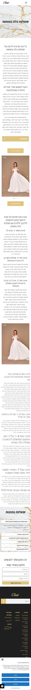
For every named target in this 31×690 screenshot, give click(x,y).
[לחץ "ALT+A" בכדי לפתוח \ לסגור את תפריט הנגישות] (2, 686)
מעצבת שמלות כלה (24, 651)
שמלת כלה (15, 125)
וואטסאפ (17, 620)
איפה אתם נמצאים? (21, 549)
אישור (15, 675)
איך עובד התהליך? (22, 534)
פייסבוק (18, 615)
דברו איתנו (9, 621)
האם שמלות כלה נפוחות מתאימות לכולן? (16, 521)
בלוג (27, 657)
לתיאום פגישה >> (8, 618)
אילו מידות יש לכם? (22, 545)
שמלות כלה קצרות (25, 647)
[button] (2, 659)
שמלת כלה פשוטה (25, 635)
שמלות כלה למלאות (25, 626)
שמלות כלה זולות (25, 622)
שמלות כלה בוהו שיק (25, 618)
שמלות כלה (25, 615)
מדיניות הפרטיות (15, 669)
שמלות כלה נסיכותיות (25, 631)
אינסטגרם (17, 618)
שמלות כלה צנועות (25, 639)
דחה (15, 679)
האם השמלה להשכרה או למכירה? (18, 538)
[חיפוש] (3, 601)
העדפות (15, 684)
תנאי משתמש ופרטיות (15, 688)
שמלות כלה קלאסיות (25, 643)
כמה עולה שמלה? (22, 542)
